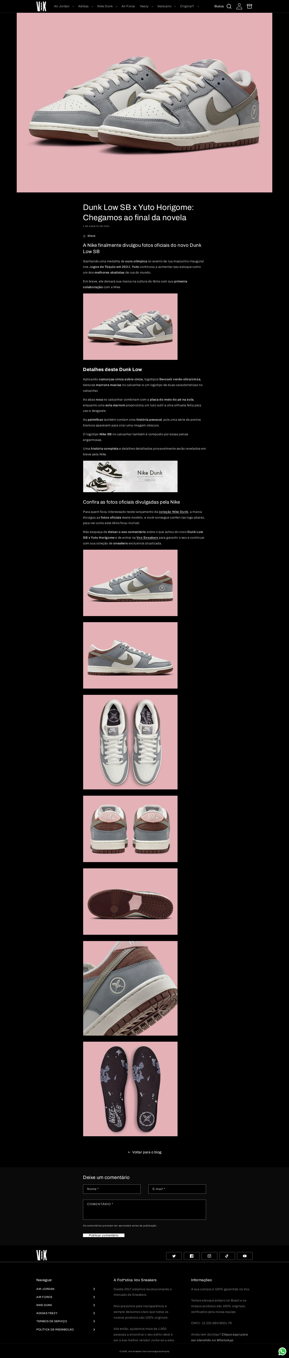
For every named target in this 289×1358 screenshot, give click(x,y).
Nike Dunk (44, 1305)
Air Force (44, 1297)
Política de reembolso (55, 1329)
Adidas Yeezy (46, 1313)
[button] (64, 6)
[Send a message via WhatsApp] (282, 1351)
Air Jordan (45, 1288)
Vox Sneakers (135, 1351)
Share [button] (91, 235)
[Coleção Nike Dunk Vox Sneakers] (130, 492)
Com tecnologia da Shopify (156, 1351)
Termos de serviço (51, 1321)
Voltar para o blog (147, 1152)
